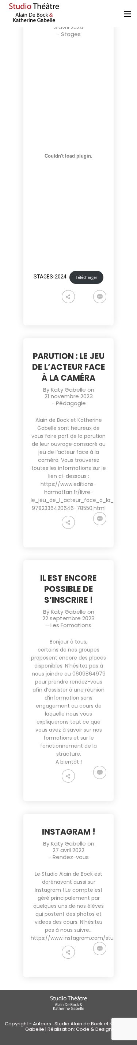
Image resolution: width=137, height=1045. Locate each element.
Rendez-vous (71, 857)
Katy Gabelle (68, 389)
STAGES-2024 (50, 277)
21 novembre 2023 (69, 396)
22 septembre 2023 (68, 618)
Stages (71, 34)
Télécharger (86, 277)
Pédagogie (71, 403)
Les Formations (70, 625)
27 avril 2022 (68, 850)
